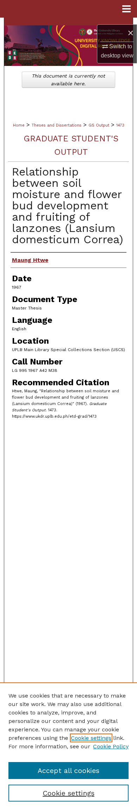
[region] (68, 746)
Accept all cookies (68, 770)
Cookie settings (91, 738)
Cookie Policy (111, 746)
